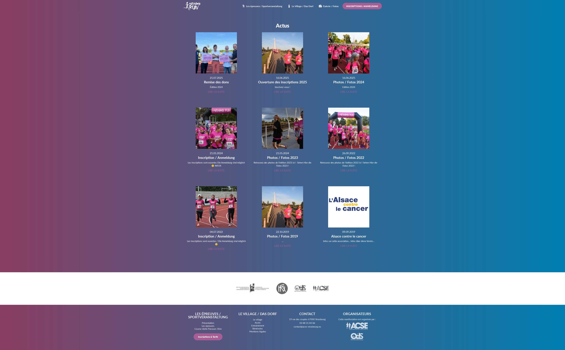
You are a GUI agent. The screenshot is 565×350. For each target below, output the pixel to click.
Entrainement (257, 325)
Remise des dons (216, 82)
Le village (257, 319)
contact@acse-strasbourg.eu (307, 326)
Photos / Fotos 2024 (348, 82)
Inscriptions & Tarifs (208, 336)
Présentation (208, 322)
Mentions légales (257, 331)
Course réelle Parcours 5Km (208, 328)
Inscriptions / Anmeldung (362, 6)
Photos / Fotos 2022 (348, 157)
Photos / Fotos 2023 (282, 157)
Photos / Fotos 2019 (282, 236)
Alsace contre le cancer (348, 236)
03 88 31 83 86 (307, 322)
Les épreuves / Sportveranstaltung (264, 6)
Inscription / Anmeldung (216, 157)
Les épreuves (208, 325)
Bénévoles (257, 328)
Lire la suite (216, 92)
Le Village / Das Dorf (302, 6)
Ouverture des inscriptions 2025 (282, 82)
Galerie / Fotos (331, 6)
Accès (258, 322)
